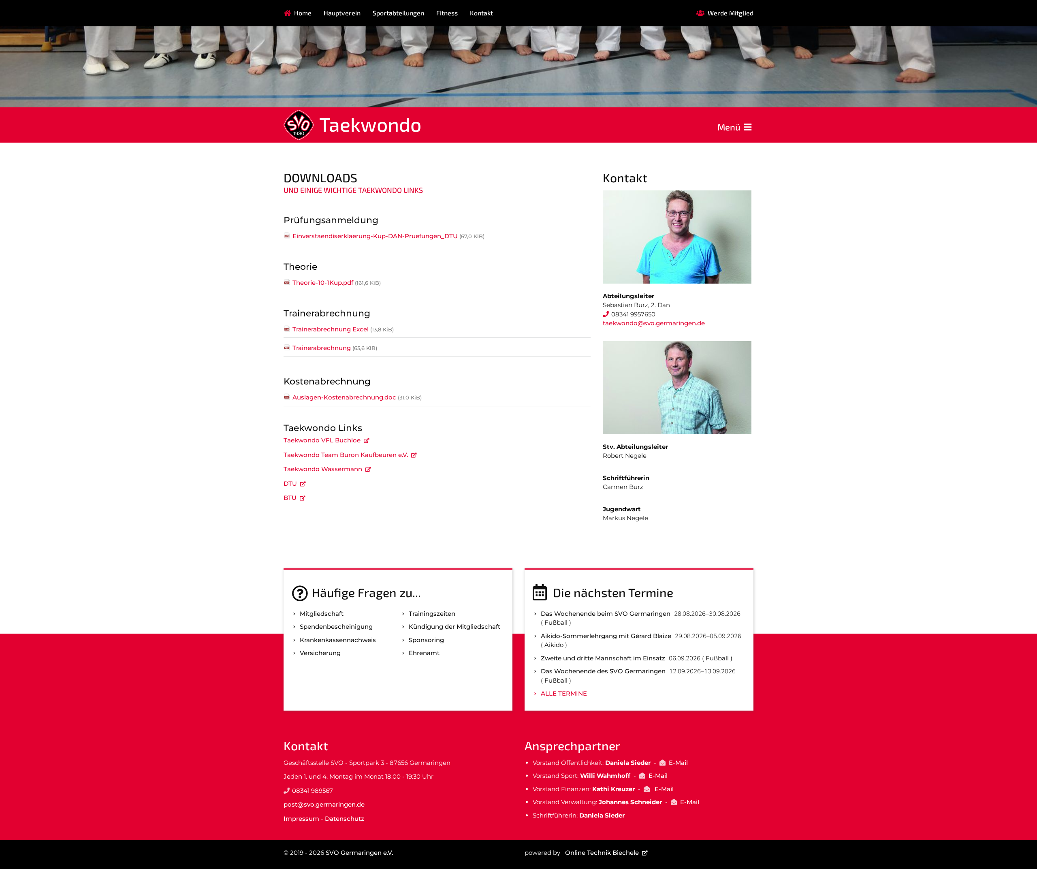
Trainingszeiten (432, 613)
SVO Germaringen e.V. (359, 852)
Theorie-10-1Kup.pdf (336, 282)
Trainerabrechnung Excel (343, 329)
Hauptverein (342, 13)
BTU (290, 498)
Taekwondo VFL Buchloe (322, 440)
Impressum (301, 818)
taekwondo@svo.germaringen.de (654, 323)
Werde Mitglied (730, 13)
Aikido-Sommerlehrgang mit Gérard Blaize (606, 636)
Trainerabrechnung (334, 348)
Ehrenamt (424, 653)
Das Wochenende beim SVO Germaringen (605, 613)
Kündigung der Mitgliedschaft (454, 626)
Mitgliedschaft (322, 613)
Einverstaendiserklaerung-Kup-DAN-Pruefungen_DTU (388, 236)
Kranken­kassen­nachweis (338, 640)
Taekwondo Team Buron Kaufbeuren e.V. (346, 455)
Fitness (447, 13)
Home (303, 13)
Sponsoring (426, 640)
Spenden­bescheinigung (336, 626)
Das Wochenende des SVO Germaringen (603, 671)
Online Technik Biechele (602, 852)
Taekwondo (370, 124)
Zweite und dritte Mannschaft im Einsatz (603, 658)
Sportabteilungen (398, 13)
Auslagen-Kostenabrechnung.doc (357, 397)
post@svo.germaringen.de (324, 804)
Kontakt (481, 13)
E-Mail (678, 763)
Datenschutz (344, 818)
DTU (290, 483)
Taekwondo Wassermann (323, 469)
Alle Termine (564, 693)
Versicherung (320, 653)
